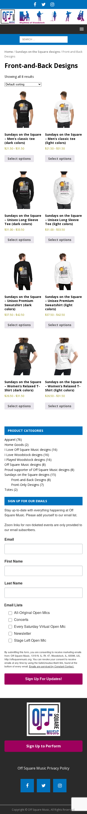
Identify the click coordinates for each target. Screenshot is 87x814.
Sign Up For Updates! (43, 679)
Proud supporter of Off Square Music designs (37, 470)
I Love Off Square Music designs (27, 449)
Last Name (13, 583)
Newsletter (22, 633)
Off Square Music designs (22, 464)
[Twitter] (44, 4)
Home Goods (14, 445)
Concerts (21, 619)
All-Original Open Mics (32, 612)
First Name (13, 561)
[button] (81, 28)
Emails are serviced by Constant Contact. (51, 666)
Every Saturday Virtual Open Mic (40, 626)
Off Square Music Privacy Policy (43, 768)
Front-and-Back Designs (28, 480)
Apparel (9, 439)
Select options (19, 158)
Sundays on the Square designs (37, 52)
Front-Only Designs (25, 485)
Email (9, 539)
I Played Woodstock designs (24, 460)
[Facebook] (35, 4)
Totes (8, 489)
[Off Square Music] (43, 22)
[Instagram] (52, 4)
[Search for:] (44, 39)
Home (8, 52)
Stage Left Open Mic (30, 640)
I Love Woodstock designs (23, 455)
